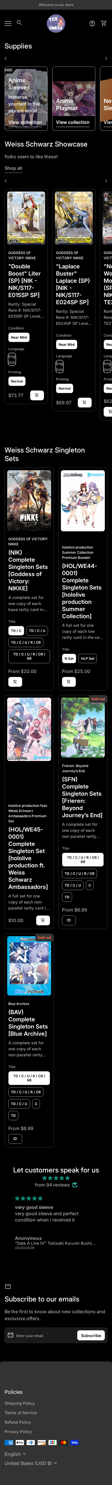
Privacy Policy (18, 1431)
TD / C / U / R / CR (26, 642)
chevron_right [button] (106, 58)
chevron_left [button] (5, 58)
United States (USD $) (32, 1463)
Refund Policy (18, 1422)
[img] (56, 1177)
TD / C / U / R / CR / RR (29, 656)
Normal (17, 381)
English (16, 1454)
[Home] (56, 23)
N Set (69, 658)
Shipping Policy (20, 1403)
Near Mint (19, 337)
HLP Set (87, 658)
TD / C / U (37, 631)
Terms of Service (21, 1412)
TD (67, 897)
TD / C (16, 631)
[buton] (16, 1454)
